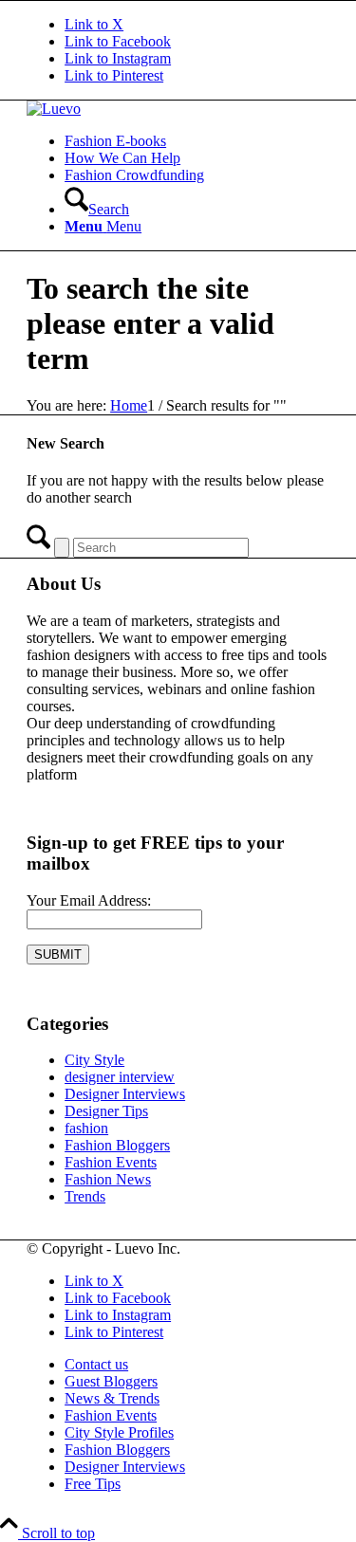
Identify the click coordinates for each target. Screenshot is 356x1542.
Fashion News (108, 1179)
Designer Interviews (125, 1094)
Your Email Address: (89, 900)
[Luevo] (54, 109)
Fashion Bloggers (117, 1145)
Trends (85, 1196)
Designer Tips (106, 1111)
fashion (86, 1128)
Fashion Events (111, 1162)
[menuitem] (197, 141)
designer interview (120, 1077)
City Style (94, 1060)
